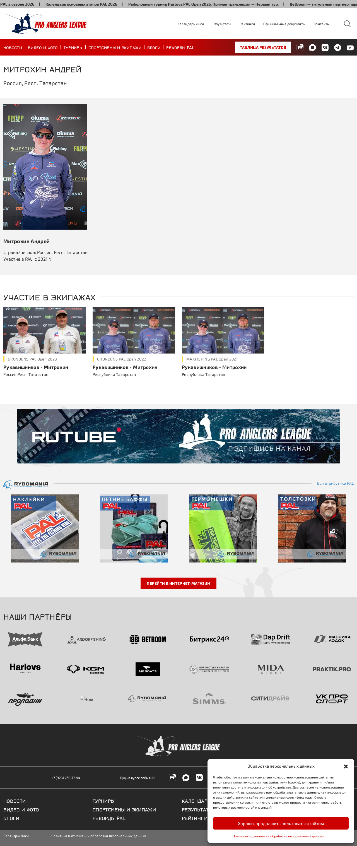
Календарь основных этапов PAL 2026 (62, 4)
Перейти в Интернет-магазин (178, 583)
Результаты (222, 23)
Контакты (322, 23)
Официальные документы (284, 23)
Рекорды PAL (180, 47)
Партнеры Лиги (16, 835)
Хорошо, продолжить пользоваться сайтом (281, 823)
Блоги (154, 47)
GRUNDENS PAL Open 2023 (32, 359)
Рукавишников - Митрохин (35, 367)
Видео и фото (43, 47)
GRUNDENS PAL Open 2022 (121, 359)
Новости (12, 47)
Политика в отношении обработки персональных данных (278, 836)
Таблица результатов (263, 47)
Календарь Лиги (190, 23)
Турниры (73, 47)
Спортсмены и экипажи (114, 47)
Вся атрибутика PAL (335, 483)
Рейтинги (247, 23)
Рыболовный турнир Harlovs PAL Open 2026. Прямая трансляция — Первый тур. (184, 4)
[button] (346, 766)
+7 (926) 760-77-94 (65, 777)
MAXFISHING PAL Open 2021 (212, 359)
